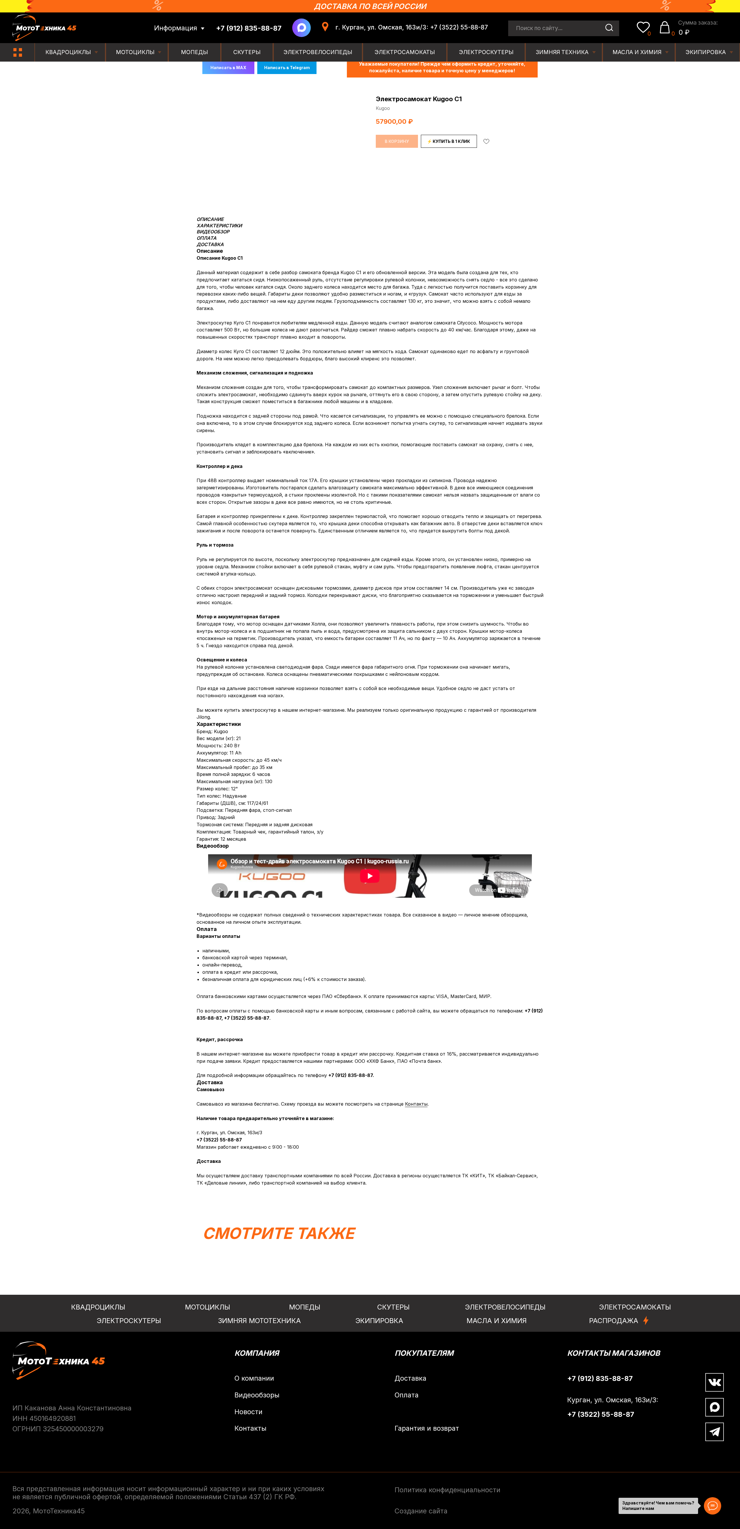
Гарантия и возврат (427, 1428)
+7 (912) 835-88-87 (350, 1075)
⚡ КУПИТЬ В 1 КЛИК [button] (448, 141)
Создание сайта (421, 1511)
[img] (18, 52)
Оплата (407, 1395)
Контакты (416, 1104)
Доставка (410, 1378)
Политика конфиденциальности (447, 1490)
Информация (175, 28)
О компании (254, 1378)
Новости (248, 1412)
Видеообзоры (257, 1395)
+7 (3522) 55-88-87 (246, 1018)
